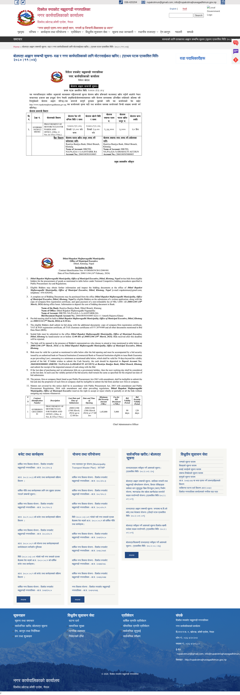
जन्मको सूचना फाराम (187, 461)
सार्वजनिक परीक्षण (131, 636)
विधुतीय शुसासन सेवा (96, 32)
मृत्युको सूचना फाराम (187, 476)
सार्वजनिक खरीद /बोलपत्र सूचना (31, 626)
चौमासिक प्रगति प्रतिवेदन (136, 626)
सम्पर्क (190, 32)
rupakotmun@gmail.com (190, 653)
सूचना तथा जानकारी (122, 32)
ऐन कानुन (165, 32)
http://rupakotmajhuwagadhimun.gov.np (205, 659)
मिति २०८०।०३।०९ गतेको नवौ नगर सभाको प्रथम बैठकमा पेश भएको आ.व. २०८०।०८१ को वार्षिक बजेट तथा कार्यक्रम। (39, 560)
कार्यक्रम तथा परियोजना (53, 32)
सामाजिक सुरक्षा (76, 626)
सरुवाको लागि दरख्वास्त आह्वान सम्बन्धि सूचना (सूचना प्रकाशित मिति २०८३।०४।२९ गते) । (193, 39)
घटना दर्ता (74, 620)
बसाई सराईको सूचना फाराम (190, 469)
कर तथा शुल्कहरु (23, 636)
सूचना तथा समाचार (24, 620)
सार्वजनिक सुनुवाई (132, 631)
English (173, 9)
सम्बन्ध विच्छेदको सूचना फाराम (191, 473)
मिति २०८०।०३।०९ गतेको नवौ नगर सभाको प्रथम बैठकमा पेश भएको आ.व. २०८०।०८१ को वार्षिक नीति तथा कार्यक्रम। (93, 520)
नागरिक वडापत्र (77, 631)
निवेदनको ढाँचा (76, 636)
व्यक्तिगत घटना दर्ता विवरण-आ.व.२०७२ (195, 488)
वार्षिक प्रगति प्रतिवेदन (134, 620)
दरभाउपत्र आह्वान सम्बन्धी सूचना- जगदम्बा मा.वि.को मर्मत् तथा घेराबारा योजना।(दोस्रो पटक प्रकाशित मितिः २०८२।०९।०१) (146, 512)
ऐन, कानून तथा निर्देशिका (27, 631)
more (23, 599)
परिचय (32, 32)
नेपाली (185, 9)
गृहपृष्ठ (20, 32)
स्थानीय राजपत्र (146, 32)
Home (16, 46)
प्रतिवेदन (76, 32)
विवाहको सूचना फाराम (187, 465)
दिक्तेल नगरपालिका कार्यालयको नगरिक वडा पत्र (198, 491)
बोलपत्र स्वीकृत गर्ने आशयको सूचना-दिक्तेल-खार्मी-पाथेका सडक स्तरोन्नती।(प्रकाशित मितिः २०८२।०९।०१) (146, 529)
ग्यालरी (178, 32)
